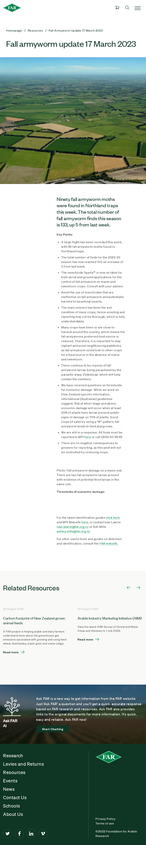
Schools (11, 805)
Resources (14, 772)
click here (113, 517)
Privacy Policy (105, 819)
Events (10, 780)
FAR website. (108, 543)
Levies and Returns (23, 764)
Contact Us (15, 797)
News (9, 789)
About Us (13, 814)
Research (13, 755)
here (87, 437)
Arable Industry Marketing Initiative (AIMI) (110, 618)
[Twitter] (7, 833)
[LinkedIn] (31, 833)
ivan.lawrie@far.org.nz (73, 527)
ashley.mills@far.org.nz (73, 531)
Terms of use (104, 823)
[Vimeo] (43, 833)
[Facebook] (19, 833)
